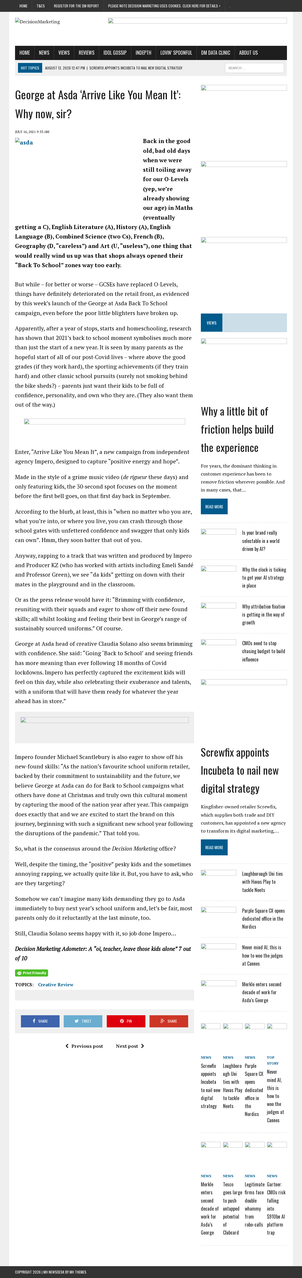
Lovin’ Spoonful (176, 52)
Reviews (86, 52)
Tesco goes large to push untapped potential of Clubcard (232, 1208)
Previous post (87, 1046)
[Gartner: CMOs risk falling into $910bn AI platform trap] (277, 1148)
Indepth (143, 52)
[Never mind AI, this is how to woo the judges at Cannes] (218, 959)
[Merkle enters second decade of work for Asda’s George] (218, 996)
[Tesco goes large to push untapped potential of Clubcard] (233, 1148)
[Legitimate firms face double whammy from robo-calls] (255, 1148)
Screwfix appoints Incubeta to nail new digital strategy (240, 770)
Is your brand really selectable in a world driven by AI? (261, 540)
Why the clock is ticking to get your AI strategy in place (264, 577)
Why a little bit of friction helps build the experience (237, 429)
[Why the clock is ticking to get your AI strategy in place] (218, 581)
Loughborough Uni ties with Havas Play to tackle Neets (262, 881)
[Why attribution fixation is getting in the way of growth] (218, 618)
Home (23, 5)
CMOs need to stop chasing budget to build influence (263, 651)
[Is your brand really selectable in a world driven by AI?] (218, 544)
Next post (127, 1046)
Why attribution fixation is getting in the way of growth (263, 614)
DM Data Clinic (215, 52)
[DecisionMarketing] (58, 22)
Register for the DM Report (76, 5)
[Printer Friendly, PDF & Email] (31, 973)
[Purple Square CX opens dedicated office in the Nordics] (218, 922)
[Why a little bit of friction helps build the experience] (244, 382)
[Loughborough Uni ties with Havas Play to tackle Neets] (218, 885)
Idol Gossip (115, 52)
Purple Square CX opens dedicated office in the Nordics (263, 918)
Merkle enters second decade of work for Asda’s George (261, 992)
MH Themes (78, 1271)
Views (64, 52)
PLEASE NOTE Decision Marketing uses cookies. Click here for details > (164, 5)
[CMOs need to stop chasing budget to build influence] (218, 655)
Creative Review (55, 984)
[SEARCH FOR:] (254, 67)
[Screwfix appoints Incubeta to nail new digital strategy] (244, 723)
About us (248, 52)
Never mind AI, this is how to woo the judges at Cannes (262, 955)
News (44, 52)
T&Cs (41, 5)
